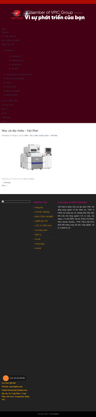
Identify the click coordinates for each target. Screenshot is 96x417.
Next (5, 185)
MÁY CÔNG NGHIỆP (44, 217)
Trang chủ (39, 207)
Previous (6, 183)
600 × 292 (29, 135)
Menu (3, 29)
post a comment (29, 179)
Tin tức (38, 239)
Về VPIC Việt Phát (42, 212)
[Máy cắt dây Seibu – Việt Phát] (37, 157)
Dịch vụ (38, 235)
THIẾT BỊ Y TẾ (41, 221)
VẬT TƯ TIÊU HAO (43, 226)
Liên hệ (38, 248)
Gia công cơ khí (41, 230)
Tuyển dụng (39, 244)
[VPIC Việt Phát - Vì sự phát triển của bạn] (48, 15)
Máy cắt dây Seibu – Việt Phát (46, 135)
